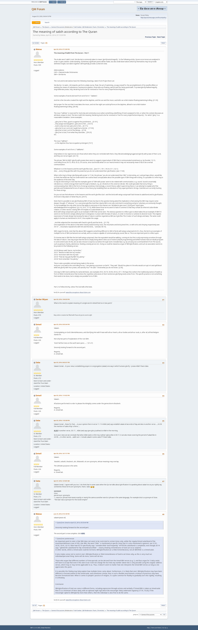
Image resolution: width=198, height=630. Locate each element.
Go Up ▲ (165, 628)
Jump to (135, 614)
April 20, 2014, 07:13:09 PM (62, 49)
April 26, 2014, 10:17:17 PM (62, 453)
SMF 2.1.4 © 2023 (35, 627)
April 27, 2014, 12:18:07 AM (62, 481)
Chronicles (100, 27)
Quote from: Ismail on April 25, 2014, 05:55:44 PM (72, 523)
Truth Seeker (77, 27)
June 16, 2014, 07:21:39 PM (61, 514)
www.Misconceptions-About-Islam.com (78, 292)
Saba (38, 362)
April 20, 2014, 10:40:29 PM (62, 299)
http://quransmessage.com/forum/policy (153, 18)
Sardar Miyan (42, 299)
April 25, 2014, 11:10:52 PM (62, 395)
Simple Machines (45, 627)
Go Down (35, 43)
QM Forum (38, 9)
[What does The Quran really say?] (35, 68)
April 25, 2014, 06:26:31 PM (62, 362)
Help (148, 628)
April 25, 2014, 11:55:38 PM (62, 420)
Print (163, 43)
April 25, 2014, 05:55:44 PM (62, 324)
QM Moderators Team (89, 27)
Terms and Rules (156, 628)
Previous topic (150, 37)
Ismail (38, 324)
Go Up (34, 605)
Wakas (39, 49)
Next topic (161, 37)
